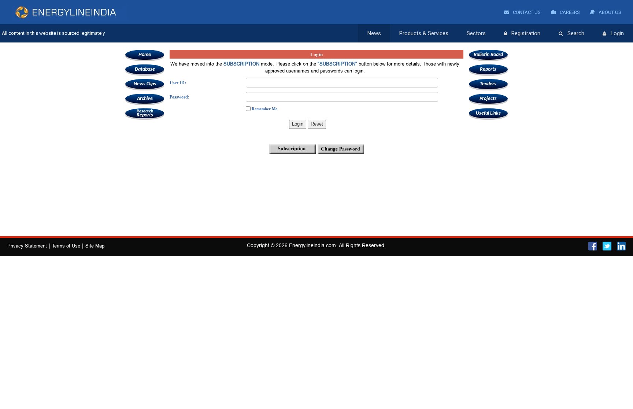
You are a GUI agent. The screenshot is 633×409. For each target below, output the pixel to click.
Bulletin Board (488, 54)
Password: (179, 97)
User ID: (178, 82)
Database (145, 69)
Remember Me (264, 109)
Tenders (488, 84)
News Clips (145, 84)
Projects (488, 98)
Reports (145, 113)
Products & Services (423, 33)
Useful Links (488, 113)
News (374, 33)
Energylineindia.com (312, 245)
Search (575, 33)
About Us (609, 12)
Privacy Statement (27, 246)
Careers (569, 12)
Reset (317, 124)
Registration (525, 33)
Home (144, 54)
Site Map (94, 246)
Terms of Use (66, 246)
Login (617, 33)
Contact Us (526, 12)
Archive (145, 98)
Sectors (476, 33)
